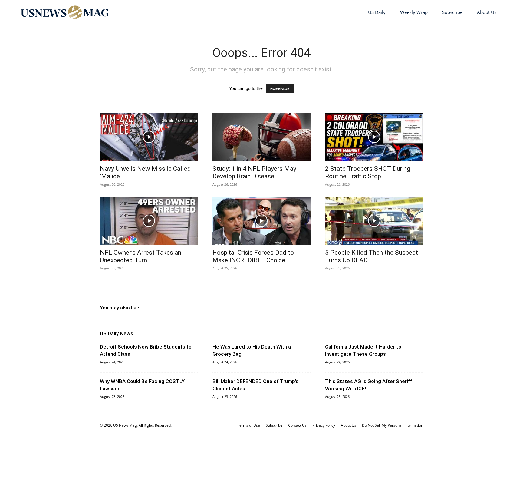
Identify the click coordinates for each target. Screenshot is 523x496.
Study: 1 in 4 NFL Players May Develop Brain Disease (254, 172)
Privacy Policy (323, 425)
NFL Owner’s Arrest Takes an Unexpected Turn (140, 256)
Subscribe (452, 12)
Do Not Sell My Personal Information (392, 425)
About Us (486, 12)
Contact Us (297, 425)
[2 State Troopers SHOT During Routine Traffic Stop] (374, 137)
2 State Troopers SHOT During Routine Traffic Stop (367, 172)
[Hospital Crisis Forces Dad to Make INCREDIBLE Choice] (261, 221)
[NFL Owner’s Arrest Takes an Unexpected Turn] (149, 221)
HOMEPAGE (279, 88)
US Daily (377, 12)
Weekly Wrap (414, 12)
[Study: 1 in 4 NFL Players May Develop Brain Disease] (261, 137)
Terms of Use (248, 425)
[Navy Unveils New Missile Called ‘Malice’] (149, 137)
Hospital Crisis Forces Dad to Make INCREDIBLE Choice (253, 256)
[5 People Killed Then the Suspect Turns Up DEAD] (374, 221)
